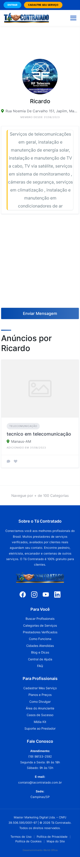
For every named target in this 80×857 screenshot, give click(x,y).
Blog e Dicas (40, 652)
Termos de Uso (21, 836)
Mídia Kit (40, 722)
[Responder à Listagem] (8, 461)
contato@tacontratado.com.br (40, 782)
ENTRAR (12, 4)
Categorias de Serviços (40, 625)
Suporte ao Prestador (40, 728)
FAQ (40, 666)
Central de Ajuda (40, 659)
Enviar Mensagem (40, 313)
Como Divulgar (40, 701)
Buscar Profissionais (40, 618)
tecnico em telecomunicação (39, 434)
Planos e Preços (40, 695)
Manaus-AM (21, 441)
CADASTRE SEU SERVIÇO (43, 4)
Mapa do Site (56, 841)
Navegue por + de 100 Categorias (40, 495)
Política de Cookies (28, 841)
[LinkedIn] (57, 594)
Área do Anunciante (40, 708)
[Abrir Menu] (73, 18)
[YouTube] (46, 594)
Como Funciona (40, 639)
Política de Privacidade (52, 836)
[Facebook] (23, 594)
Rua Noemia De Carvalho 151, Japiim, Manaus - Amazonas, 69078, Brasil (42, 111)
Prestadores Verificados (40, 632)
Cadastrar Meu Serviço (40, 688)
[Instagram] (34, 594)
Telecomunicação (23, 426)
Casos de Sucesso (40, 715)
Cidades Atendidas (40, 646)
